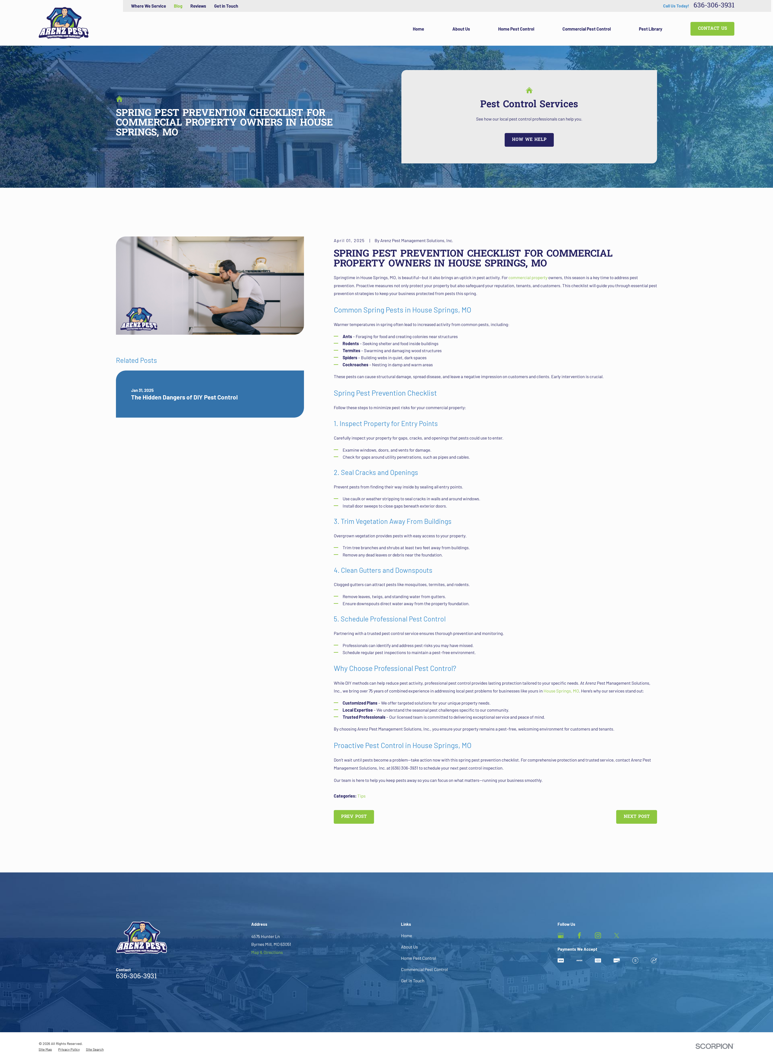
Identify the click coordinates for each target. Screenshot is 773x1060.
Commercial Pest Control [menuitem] (586, 28)
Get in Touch (226, 5)
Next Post (637, 817)
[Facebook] (579, 935)
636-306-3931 (713, 6)
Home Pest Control (418, 958)
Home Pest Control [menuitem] (516, 28)
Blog (178, 5)
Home (406, 935)
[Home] (64, 23)
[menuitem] (45, 1049)
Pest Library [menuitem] (650, 28)
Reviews (198, 5)
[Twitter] (617, 935)
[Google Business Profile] (561, 935)
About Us (409, 946)
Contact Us (712, 29)
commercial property (528, 277)
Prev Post (354, 817)
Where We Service (148, 5)
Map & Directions (267, 952)
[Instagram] (598, 935)
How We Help (529, 140)
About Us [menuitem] (461, 28)
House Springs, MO (561, 690)
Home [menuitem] (418, 28)
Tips (361, 795)
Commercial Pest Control (424, 969)
